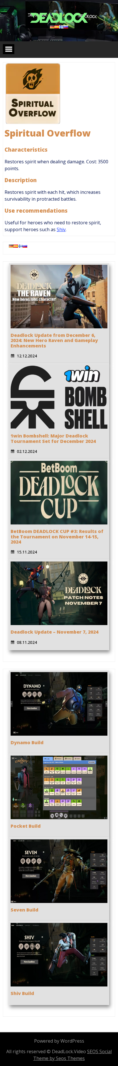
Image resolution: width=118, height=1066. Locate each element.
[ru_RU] (66, 27)
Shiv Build (22, 993)
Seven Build (24, 910)
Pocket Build (26, 826)
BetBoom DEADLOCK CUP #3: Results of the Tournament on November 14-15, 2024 (57, 536)
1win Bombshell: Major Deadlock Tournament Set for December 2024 (53, 438)
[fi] (61, 27)
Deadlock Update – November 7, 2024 (54, 632)
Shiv (61, 229)
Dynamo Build (27, 742)
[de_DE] (52, 27)
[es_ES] (56, 27)
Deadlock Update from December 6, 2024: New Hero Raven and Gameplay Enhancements (54, 340)
